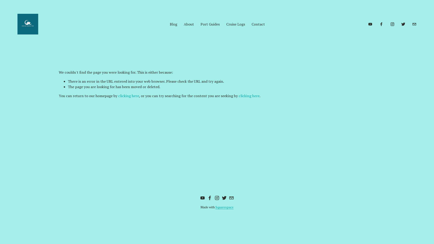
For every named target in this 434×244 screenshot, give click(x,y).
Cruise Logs (235, 24)
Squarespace (224, 207)
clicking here (128, 95)
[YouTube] (370, 24)
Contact (258, 24)
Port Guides (210, 24)
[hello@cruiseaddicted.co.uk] (414, 24)
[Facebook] (381, 24)
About (189, 24)
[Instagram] (392, 24)
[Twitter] (403, 24)
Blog (173, 24)
